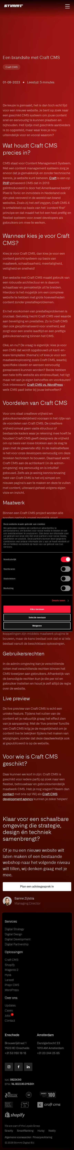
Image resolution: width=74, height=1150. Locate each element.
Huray (41, 1131)
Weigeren (37, 626)
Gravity (9, 1131)
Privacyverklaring (42, 1137)
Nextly (52, 1131)
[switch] (66, 569)
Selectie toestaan (37, 617)
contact (8, 794)
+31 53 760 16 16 (15, 1053)
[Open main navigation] (67, 6)
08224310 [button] (15, 1080)
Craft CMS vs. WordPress (45, 384)
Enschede (12, 1035)
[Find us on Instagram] (9, 1067)
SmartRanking (25, 1131)
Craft (52, 178)
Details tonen (58, 600)
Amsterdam (45, 1035)
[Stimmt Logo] (13, 6)
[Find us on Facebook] (18, 1067)
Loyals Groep (32, 1125)
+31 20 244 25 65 (48, 1053)
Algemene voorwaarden (18, 1137)
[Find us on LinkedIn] (28, 1067)
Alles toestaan (37, 609)
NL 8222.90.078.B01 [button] (23, 1084)
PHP (6, 183)
